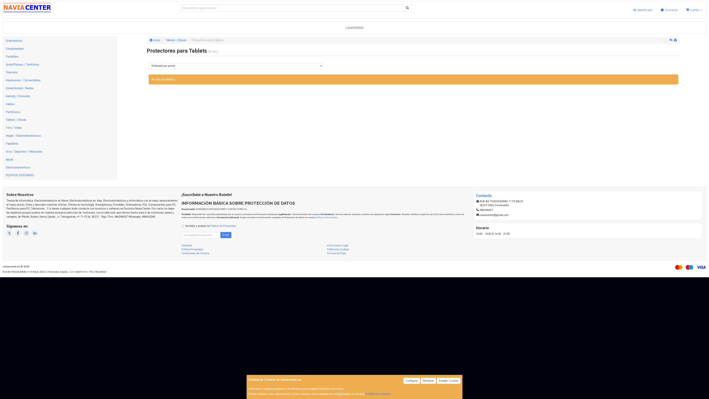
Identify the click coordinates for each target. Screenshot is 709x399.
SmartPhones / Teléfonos (22, 64)
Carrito (695, 10)
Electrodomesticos (18, 167)
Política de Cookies (378, 394)
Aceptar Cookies (448, 380)
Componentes (15, 48)
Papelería (12, 143)
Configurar (411, 380)
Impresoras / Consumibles (23, 80)
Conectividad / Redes (20, 88)
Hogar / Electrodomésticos (23, 135)
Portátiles (12, 56)
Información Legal (337, 245)
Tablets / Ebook (16, 120)
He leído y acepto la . (210, 226)
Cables (10, 104)
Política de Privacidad (326, 217)
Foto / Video (14, 127)
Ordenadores (14, 40)
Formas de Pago (336, 253)
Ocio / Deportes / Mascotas (24, 151)
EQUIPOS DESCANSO (20, 175)
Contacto (671, 10)
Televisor (12, 72)
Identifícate (644, 10)
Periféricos (13, 112)
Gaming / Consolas (18, 96)
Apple (9, 159)
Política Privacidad (192, 249)
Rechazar (428, 380)
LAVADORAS (354, 28)
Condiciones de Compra (195, 253)
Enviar (225, 234)
